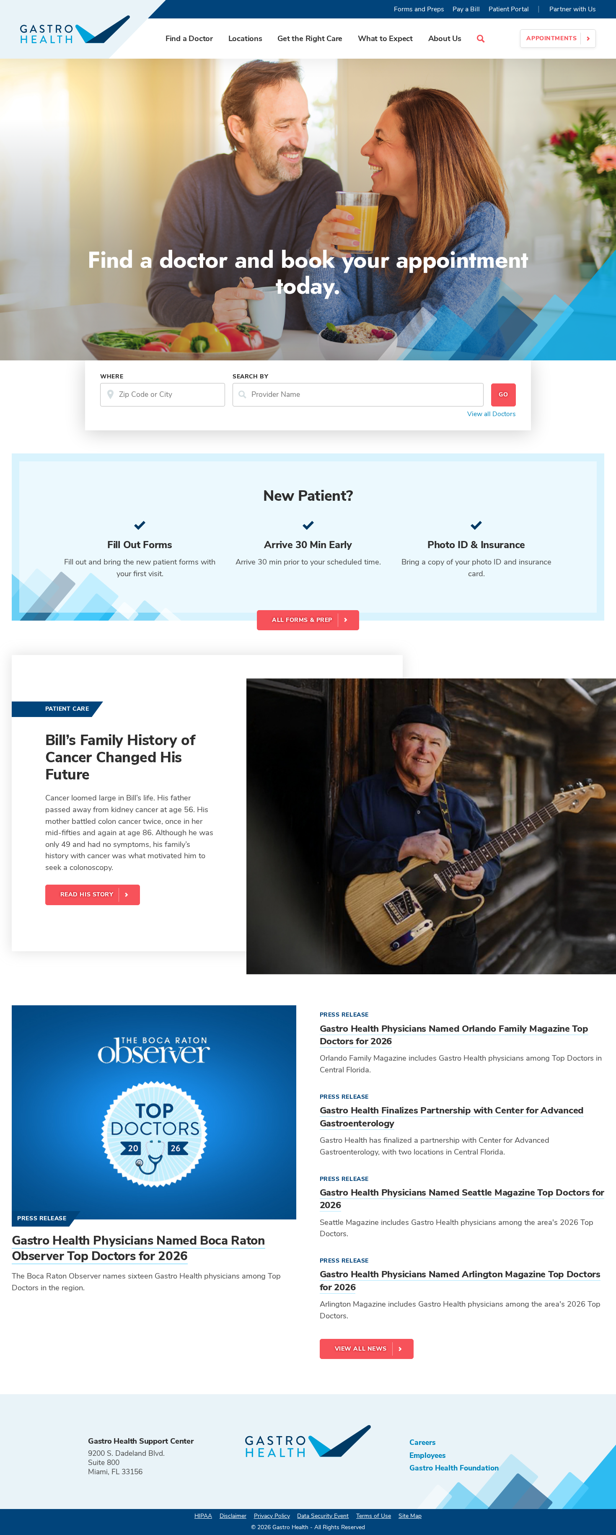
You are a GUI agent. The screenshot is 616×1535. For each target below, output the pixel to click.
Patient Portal (509, 9)
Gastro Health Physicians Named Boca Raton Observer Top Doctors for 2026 (138, 1248)
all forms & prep (302, 620)
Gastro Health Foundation (454, 1468)
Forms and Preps (419, 9)
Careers (422, 1442)
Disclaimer (233, 1516)
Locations (245, 38)
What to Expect (385, 38)
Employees (427, 1455)
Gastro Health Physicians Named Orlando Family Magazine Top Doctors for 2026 (454, 1035)
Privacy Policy (272, 1516)
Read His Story (87, 894)
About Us (444, 38)
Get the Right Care (309, 38)
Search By (250, 377)
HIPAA (203, 1516)
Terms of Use (373, 1516)
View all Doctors (491, 414)
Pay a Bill (466, 9)
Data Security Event (323, 1516)
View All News (361, 1349)
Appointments (551, 38)
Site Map (410, 1516)
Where (111, 377)
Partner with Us (572, 9)
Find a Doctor (189, 38)
